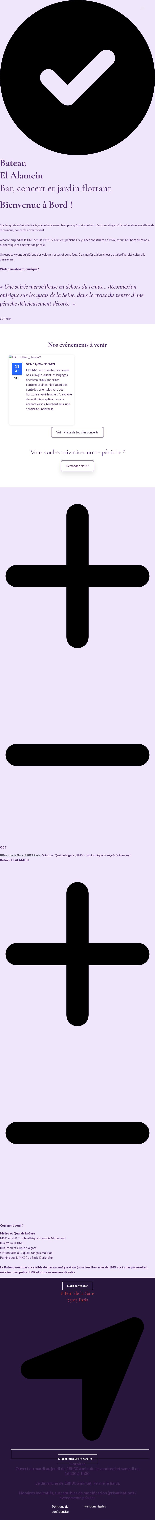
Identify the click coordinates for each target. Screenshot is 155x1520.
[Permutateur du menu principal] (142, 8)
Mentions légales (95, 1506)
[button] (45, 416)
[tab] (77, 674)
